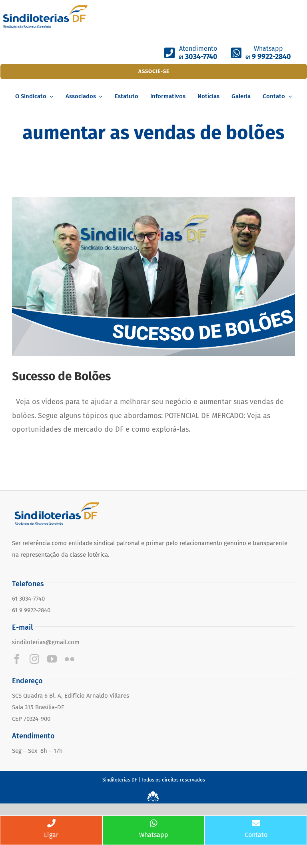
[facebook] (17, 659)
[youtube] (52, 659)
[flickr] (69, 659)
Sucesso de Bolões (61, 376)
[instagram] (34, 659)
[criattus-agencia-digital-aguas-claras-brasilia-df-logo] (153, 794)
